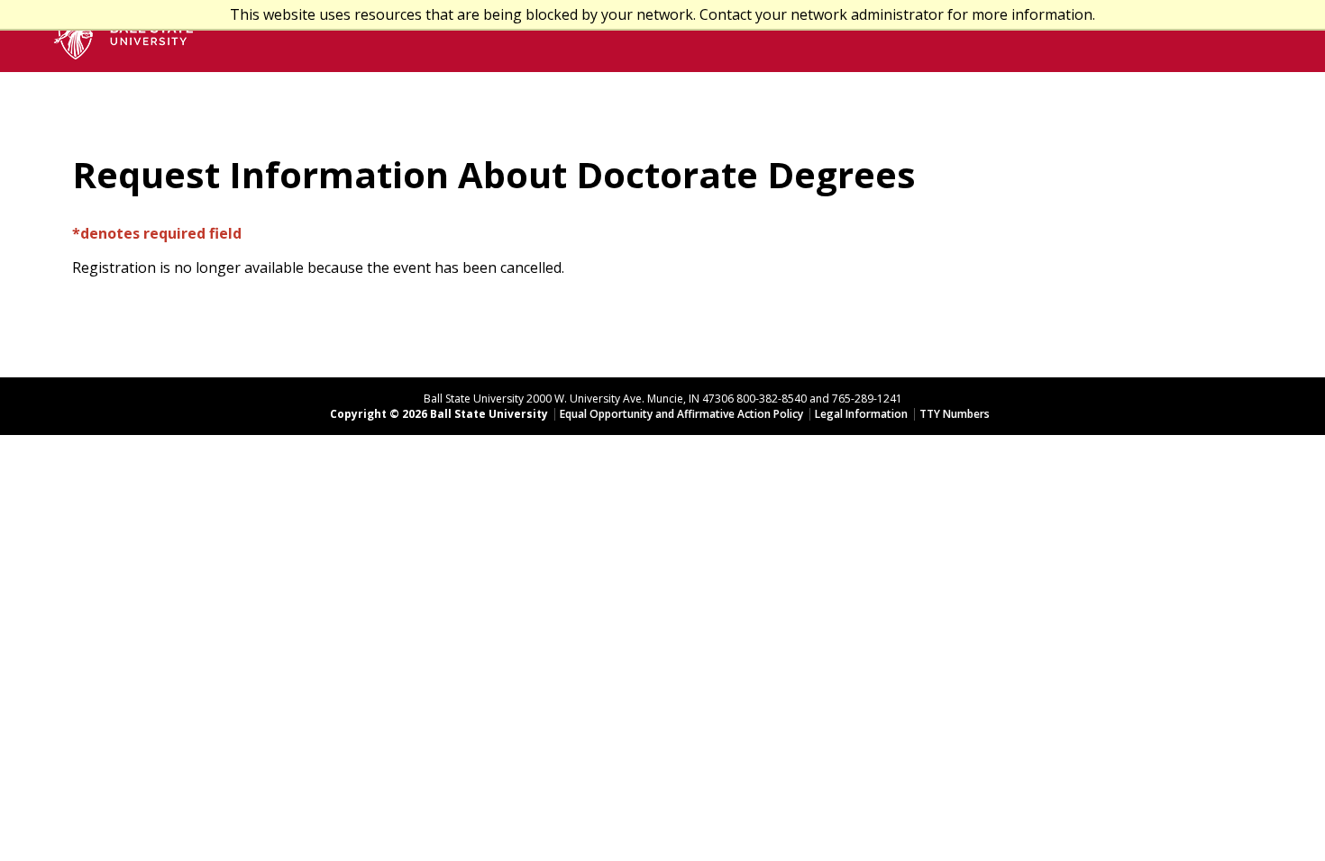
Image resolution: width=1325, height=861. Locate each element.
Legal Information (861, 413)
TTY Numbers (954, 413)
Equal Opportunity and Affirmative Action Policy (681, 413)
